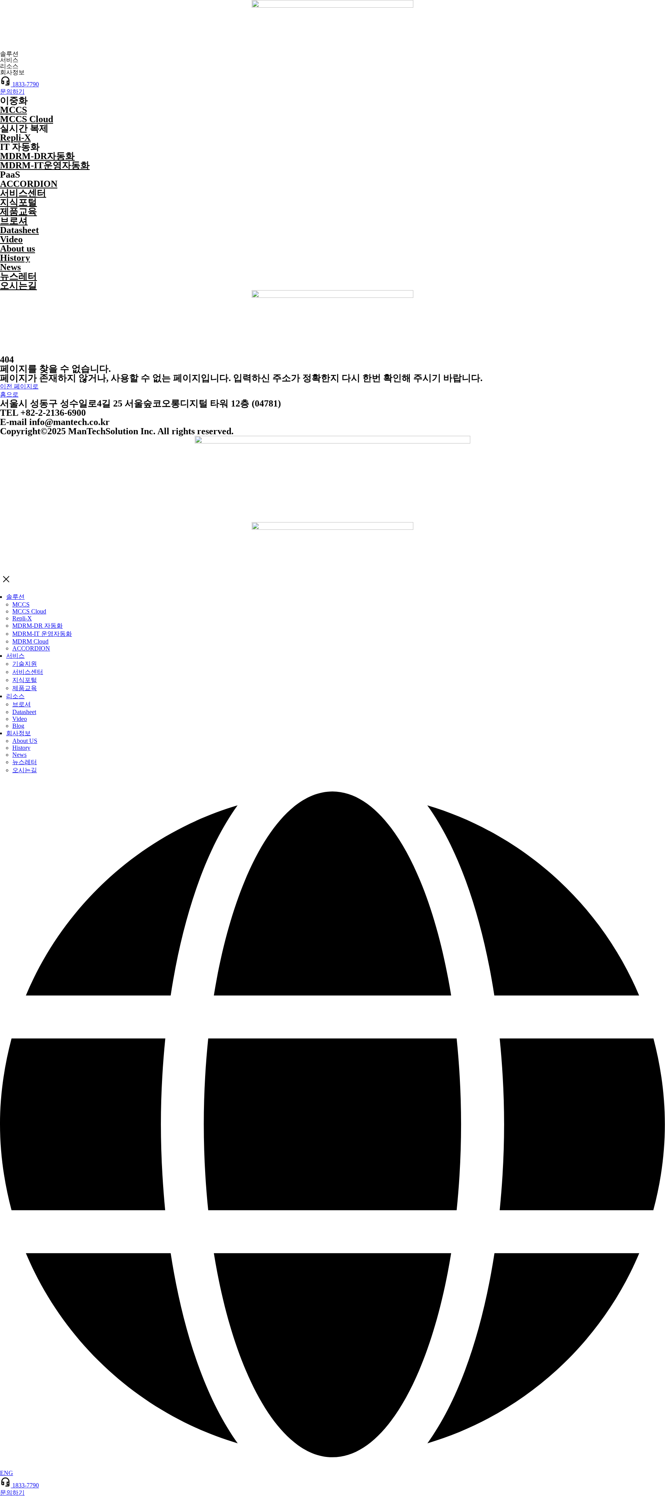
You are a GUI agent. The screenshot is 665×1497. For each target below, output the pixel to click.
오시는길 (18, 286)
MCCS (13, 110)
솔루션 (15, 596)
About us (17, 249)
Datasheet (19, 230)
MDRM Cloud (30, 641)
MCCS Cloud (26, 119)
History (15, 258)
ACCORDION (28, 184)
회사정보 (18, 733)
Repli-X (15, 138)
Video (11, 239)
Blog (18, 725)
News (10, 267)
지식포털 (18, 202)
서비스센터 (23, 193)
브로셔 (14, 221)
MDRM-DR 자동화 (37, 625)
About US (24, 741)
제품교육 (18, 212)
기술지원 (24, 663)
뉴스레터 (18, 276)
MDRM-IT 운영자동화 (42, 633)
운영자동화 (45, 165)
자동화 (37, 156)
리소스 (15, 696)
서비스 (15, 655)
